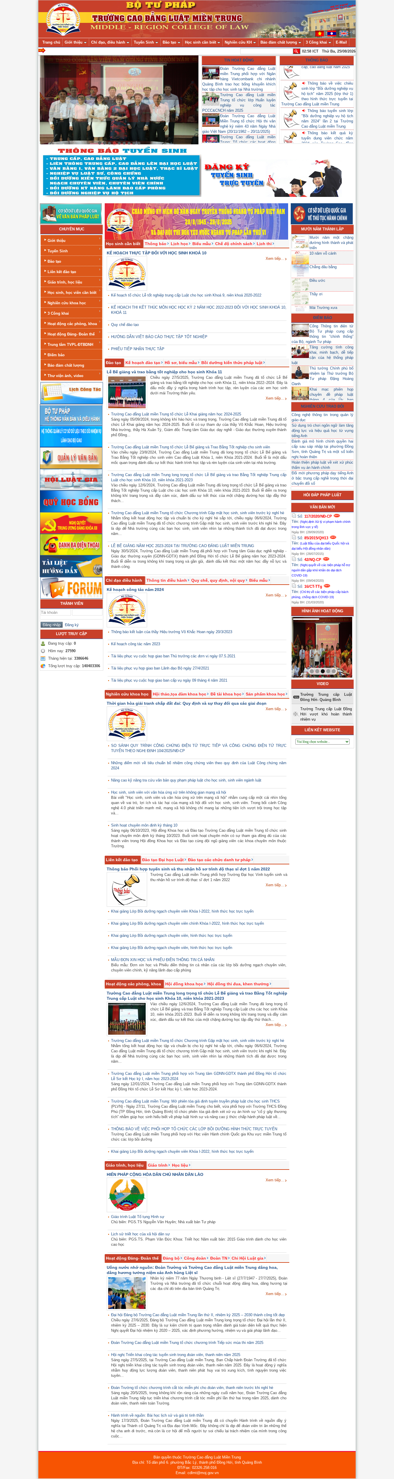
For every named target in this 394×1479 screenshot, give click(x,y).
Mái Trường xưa (323, 307)
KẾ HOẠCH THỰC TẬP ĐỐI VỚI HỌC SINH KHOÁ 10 (157, 253)
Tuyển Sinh (58, 251)
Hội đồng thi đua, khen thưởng (238, 984)
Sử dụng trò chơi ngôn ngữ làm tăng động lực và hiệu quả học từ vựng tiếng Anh (322, 430)
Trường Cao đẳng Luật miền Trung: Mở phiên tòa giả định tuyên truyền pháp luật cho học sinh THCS (195, 1101)
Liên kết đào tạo (62, 272)
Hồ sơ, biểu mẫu (181, 362)
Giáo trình (158, 1165)
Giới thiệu (56, 240)
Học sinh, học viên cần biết (72, 292)
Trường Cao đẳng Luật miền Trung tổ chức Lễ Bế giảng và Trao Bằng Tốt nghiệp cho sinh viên (190, 447)
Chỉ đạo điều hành (124, 580)
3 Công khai (58, 313)
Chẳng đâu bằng (323, 267)
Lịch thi (264, 243)
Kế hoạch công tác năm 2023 (135, 644)
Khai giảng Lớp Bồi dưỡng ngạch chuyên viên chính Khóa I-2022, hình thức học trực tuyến (187, 923)
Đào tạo (54, 261)
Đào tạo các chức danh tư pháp (219, 859)
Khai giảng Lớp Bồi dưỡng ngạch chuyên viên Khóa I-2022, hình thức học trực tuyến (182, 911)
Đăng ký (71, 625)
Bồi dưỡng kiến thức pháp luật (231, 362)
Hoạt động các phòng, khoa (72, 324)
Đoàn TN (218, 1258)
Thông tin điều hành (167, 580)
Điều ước (317, 280)
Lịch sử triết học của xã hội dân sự (140, 1234)
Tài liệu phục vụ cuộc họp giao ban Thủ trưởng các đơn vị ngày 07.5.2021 (173, 656)
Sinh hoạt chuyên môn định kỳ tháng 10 (144, 825)
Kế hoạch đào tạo (142, 362)
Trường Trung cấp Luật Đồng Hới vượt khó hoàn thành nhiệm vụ (326, 714)
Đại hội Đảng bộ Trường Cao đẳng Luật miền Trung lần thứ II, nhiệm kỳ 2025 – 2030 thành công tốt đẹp (198, 1315)
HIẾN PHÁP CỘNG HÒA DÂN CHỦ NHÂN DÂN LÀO (155, 1174)
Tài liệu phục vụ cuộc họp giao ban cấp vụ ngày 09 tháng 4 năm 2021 (169, 680)
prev (308, 646)
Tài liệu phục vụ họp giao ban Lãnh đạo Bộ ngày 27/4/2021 (160, 668)
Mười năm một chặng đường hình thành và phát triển (331, 242)
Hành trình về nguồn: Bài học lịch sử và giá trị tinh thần (157, 1415)
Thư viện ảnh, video (65, 376)
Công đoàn (195, 1258)
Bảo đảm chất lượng (66, 365)
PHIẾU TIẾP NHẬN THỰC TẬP (137, 349)
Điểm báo (56, 355)
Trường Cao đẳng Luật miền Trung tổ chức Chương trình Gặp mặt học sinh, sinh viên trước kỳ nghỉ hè (197, 513)
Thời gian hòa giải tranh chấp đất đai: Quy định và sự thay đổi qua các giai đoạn (187, 703)
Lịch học (179, 243)
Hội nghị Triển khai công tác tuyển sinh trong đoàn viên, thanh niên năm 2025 (175, 1355)
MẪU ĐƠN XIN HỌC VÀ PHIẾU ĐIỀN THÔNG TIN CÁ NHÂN (162, 960)
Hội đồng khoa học (184, 984)
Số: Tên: (321, 521)
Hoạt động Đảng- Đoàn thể (71, 334)
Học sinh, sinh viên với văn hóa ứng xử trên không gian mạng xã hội (168, 792)
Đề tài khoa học (226, 694)
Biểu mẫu (201, 243)
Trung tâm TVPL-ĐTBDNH (70, 344)
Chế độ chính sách (233, 243)
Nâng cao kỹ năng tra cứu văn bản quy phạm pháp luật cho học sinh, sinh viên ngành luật (186, 780)
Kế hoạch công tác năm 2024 (135, 589)
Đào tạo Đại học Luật (163, 859)
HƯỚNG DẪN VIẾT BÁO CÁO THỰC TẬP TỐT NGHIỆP (159, 337)
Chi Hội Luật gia (247, 1258)
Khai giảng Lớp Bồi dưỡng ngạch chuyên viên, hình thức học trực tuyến (171, 935)
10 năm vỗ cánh (322, 253)
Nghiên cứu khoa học (67, 303)
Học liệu (180, 1165)
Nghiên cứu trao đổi (322, 406)
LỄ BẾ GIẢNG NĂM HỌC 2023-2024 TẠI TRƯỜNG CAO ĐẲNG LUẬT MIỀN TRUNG (182, 546)
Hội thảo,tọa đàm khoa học (179, 694)
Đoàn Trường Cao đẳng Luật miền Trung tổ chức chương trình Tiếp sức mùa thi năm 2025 (187, 1342)
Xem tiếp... (275, 258)
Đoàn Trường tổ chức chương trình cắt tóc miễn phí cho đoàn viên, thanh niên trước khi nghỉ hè (192, 1387)
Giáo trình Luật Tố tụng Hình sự (137, 1217)
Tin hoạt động (239, 60)
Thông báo (316, 60)
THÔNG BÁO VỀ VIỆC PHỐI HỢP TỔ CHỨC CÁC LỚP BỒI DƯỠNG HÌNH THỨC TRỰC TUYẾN (194, 1129)
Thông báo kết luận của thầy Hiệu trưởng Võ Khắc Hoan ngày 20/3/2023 (171, 632)
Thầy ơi (315, 294)
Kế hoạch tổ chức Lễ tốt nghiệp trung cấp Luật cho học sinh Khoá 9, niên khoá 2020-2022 (186, 295)
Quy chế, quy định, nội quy (218, 580)
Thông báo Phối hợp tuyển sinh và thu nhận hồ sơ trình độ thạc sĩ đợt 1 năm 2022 (188, 869)
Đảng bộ (171, 1258)
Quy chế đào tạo (125, 324)
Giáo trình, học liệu (65, 282)
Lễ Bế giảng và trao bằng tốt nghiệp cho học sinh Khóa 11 (164, 372)
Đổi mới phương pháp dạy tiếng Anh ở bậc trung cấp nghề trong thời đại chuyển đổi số (322, 478)
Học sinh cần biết (123, 243)
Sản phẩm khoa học (265, 694)
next (336, 646)
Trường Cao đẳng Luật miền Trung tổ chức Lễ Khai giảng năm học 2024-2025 (176, 414)
